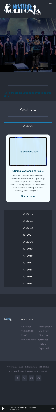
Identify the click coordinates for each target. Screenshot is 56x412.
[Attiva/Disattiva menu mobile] (50, 4)
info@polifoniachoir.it (32, 339)
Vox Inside (44, 331)
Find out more (28, 196)
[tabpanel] (28, 169)
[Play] (3, 408)
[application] (28, 408)
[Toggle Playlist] (52, 408)
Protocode (43, 371)
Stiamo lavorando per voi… (28, 171)
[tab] (28, 125)
